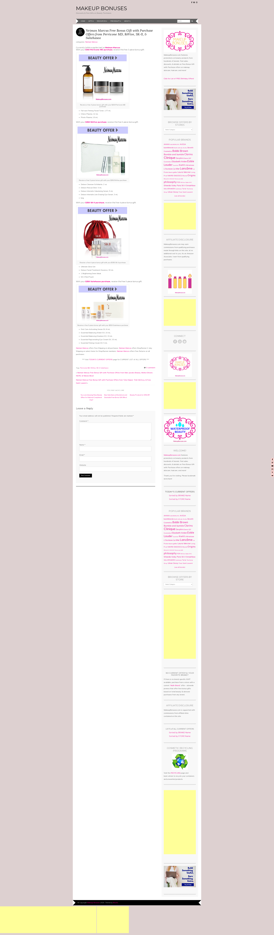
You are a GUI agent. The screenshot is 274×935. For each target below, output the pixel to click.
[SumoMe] (272, 475)
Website (82, 465)
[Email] (272, 466)
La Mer (176, 169)
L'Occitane (168, 169)
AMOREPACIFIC (174, 144)
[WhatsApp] (272, 469)
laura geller (173, 172)
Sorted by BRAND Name (180, 496)
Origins (191, 175)
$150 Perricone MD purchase (98, 50)
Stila (165, 189)
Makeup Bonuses (101, 8)
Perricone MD (85, 368)
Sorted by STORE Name (179, 499)
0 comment (150, 368)
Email (82, 455)
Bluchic (115, 903)
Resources (101, 21)
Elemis (186, 158)
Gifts (90, 21)
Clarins (188, 154)
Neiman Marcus (91, 42)
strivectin (171, 188)
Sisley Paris (176, 185)
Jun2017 (80, 33)
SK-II (98, 368)
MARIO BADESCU (175, 175)
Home (83, 21)
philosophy (170, 181)
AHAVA (167, 144)
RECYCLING (175, 773)
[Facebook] (272, 459)
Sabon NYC (188, 182)
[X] (272, 472)
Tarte (184, 189)
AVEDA (183, 144)
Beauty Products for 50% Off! (140, 395)
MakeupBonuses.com (172, 455)
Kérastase (190, 165)
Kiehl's (182, 165)
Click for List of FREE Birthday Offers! (179, 78)
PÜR (178, 182)
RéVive (93, 368)
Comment (83, 421)
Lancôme (186, 168)
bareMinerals (169, 148)
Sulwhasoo (104, 368)
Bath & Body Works (180, 148)
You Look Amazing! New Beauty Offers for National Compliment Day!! (91, 397)
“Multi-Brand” (175, 685)
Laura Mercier (184, 172)
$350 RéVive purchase (95, 122)
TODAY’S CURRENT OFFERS (101, 359)
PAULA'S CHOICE (169, 179)
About (126, 21)
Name (82, 445)
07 (80, 30)
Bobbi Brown (180, 150)
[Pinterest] (272, 462)
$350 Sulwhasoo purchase (97, 281)
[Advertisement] (180, 216)
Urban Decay (173, 192)
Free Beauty (115, 21)
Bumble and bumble (174, 154)
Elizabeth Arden (179, 161)
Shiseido (167, 185)
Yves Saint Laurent (186, 192)
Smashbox (190, 185)
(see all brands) (179, 196)
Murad (185, 176)
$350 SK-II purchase (94, 203)
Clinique (169, 158)
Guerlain (175, 165)
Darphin (179, 158)
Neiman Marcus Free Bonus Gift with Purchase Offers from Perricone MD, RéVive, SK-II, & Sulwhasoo (119, 34)
